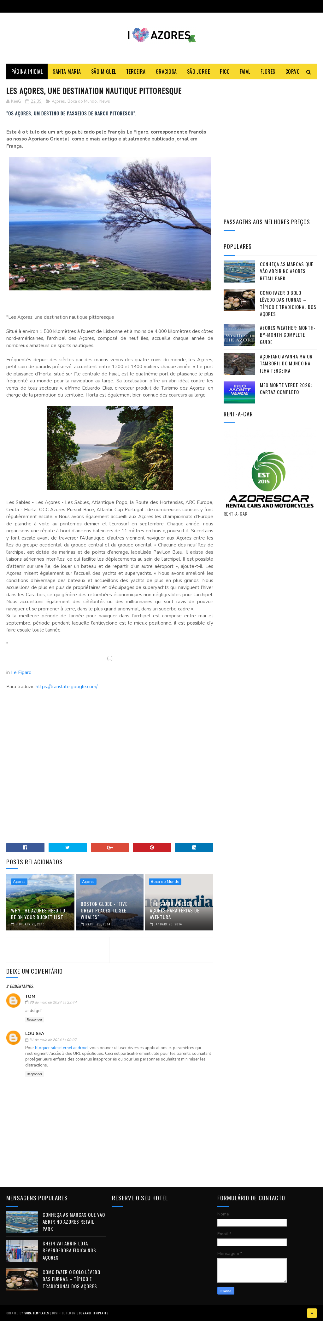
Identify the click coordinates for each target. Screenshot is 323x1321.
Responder (34, 1019)
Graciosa (166, 71)
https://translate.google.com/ (66, 686)
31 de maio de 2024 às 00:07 (53, 1040)
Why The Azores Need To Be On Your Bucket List (38, 913)
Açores (58, 101)
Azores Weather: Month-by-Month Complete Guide (288, 334)
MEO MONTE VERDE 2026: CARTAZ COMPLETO (286, 388)
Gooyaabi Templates (93, 1313)
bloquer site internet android (61, 1048)
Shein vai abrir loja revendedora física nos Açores (69, 1250)
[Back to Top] (312, 1313)
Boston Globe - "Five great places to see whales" (104, 910)
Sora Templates (36, 1313)
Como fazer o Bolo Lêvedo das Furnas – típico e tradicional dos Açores (288, 303)
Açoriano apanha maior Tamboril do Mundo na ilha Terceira (286, 363)
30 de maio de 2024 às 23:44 (53, 1002)
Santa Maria (67, 71)
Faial (245, 71)
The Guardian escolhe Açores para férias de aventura (175, 910)
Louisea (34, 1034)
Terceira (136, 71)
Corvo (292, 71)
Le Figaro (21, 672)
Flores (268, 71)
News (104, 101)
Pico (225, 71)
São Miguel (103, 71)
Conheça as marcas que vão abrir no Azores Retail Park (286, 271)
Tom (30, 996)
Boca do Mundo (82, 101)
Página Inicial (27, 71)
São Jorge (198, 71)
